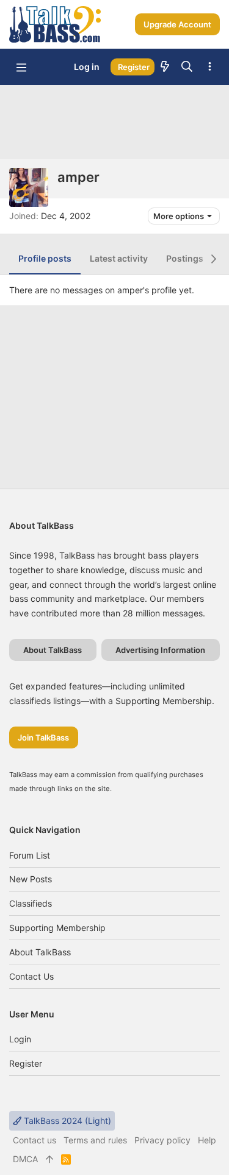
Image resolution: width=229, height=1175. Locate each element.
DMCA (25, 1159)
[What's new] (164, 66)
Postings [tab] (184, 258)
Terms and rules (95, 1140)
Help (207, 1140)
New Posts (30, 879)
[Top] (49, 1159)
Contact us (31, 976)
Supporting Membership (57, 927)
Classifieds (30, 903)
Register (25, 1063)
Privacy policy (162, 1140)
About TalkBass (40, 952)
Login (20, 1039)
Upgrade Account (177, 24)
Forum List (29, 855)
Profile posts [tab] (44, 258)
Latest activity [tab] (119, 258)
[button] (21, 67)
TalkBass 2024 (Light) (66, 1120)
